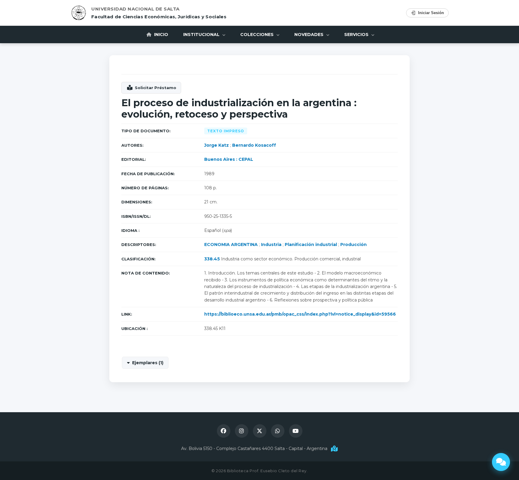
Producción (353, 244)
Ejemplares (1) (147, 362)
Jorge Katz (216, 145)
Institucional (202, 34)
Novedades (309, 34)
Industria (271, 244)
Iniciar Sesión (431, 12)
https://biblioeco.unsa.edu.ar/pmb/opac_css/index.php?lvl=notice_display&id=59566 (300, 314)
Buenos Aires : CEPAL (228, 159)
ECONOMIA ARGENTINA (231, 244)
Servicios (357, 34)
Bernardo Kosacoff (254, 145)
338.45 (212, 259)
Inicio (160, 34)
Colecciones (257, 34)
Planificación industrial (311, 244)
